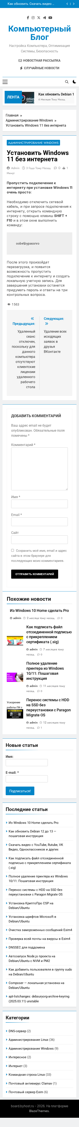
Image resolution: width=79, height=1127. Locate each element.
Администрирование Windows (33, 143)
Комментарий (23, 445)
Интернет (16, 1066)
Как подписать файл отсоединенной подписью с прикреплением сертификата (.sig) (16, 4)
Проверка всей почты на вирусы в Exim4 (39, 939)
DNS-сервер (17, 1031)
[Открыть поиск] (66, 81)
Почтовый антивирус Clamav (30, 1083)
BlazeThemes (39, 1111)
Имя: (9, 757)
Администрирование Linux (28, 1040)
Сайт (15, 533)
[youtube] (50, 17)
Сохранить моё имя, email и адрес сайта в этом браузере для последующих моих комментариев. (39, 556)
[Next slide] (73, 4)
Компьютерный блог (39, 33)
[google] (44, 17)
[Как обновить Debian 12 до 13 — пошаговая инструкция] (24, 100)
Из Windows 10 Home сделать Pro (39, 610)
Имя (15, 497)
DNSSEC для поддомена (27, 947)
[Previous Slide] (67, 4)
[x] (39, 17)
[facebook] (28, 17)
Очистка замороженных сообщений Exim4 (40, 930)
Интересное (17, 1057)
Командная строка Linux (27, 1075)
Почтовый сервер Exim (26, 1092)
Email (16, 515)
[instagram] (33, 17)
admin (15, 168)
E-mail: (12, 773)
